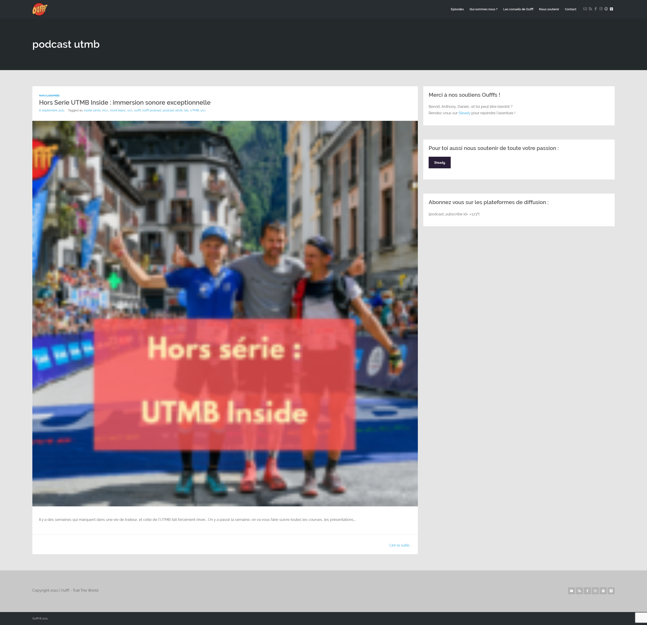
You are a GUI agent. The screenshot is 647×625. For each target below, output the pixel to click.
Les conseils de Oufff (518, 9)
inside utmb (92, 110)
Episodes (457, 9)
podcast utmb (173, 110)
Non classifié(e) (49, 95)
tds (186, 110)
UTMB (194, 110)
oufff (137, 110)
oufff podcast (151, 110)
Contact (570, 9)
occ (130, 110)
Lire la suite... (400, 545)
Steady (464, 113)
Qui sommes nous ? (484, 9)
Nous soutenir (549, 9)
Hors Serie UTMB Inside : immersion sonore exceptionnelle (125, 102)
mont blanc (118, 110)
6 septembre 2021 (52, 110)
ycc (203, 110)
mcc (105, 110)
